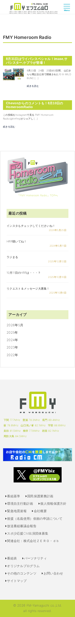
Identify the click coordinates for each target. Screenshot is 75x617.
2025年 (12, 332)
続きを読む (33, 85)
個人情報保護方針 (53, 504)
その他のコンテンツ (21, 573)
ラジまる (12, 257)
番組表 (12, 558)
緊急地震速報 (17, 511)
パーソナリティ (35, 558)
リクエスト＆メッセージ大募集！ (28, 288)
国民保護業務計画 (40, 496)
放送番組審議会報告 (21, 526)
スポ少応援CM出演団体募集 (27, 533)
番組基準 (13, 496)
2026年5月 (15, 325)
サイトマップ (17, 581)
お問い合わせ (53, 573)
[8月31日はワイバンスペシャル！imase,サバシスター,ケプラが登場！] (13, 74)
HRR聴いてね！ (17, 241)
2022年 (12, 355)
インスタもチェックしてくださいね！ (31, 225)
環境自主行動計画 (20, 504)
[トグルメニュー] (68, 10)
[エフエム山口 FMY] (33, 8)
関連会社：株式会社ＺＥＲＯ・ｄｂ (33, 541)
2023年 (12, 347)
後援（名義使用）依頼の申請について (34, 519)
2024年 (12, 340)
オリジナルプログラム (23, 566)
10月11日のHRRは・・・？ (24, 272)
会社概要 (40, 511)
